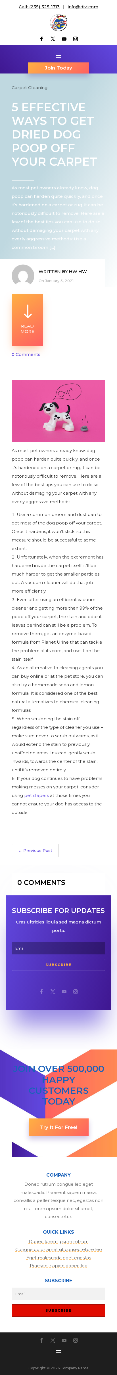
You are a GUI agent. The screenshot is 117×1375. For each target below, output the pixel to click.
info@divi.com (83, 6)
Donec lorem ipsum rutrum (59, 1241)
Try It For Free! (58, 1127)
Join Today (58, 68)
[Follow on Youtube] (64, 38)
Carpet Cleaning (30, 87)
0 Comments (26, 354)
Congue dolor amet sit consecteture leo (58, 1249)
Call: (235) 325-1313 (39, 6)
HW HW (78, 271)
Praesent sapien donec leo (58, 1265)
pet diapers (36, 795)
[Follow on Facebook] (41, 38)
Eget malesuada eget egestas (58, 1257)
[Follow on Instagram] (75, 38)
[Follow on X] (52, 38)
